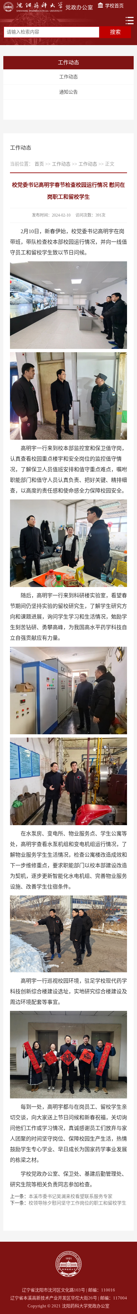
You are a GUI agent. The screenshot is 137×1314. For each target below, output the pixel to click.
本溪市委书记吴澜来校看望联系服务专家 (70, 1196)
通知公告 (68, 92)
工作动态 (68, 76)
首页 (39, 164)
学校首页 (114, 5)
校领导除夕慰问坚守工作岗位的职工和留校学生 (77, 1203)
